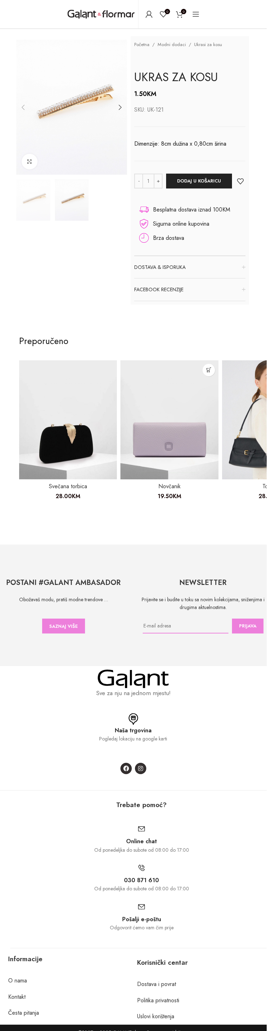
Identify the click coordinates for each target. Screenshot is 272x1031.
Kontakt (17, 997)
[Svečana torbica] (68, 420)
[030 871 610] (141, 867)
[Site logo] (101, 14)
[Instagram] (140, 768)
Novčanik (169, 486)
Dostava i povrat (156, 984)
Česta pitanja (23, 1013)
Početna (141, 44)
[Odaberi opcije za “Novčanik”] (209, 370)
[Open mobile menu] (196, 14)
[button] (23, 107)
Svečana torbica (68, 486)
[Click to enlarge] (30, 162)
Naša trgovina (133, 730)
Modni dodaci (172, 44)
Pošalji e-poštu (141, 919)
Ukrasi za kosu (208, 44)
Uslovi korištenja (155, 1016)
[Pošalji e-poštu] (141, 906)
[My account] (149, 14)
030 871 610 (141, 880)
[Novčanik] (169, 420)
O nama (17, 980)
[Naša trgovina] (133, 719)
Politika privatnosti (158, 1000)
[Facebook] (126, 768)
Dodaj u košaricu (199, 181)
